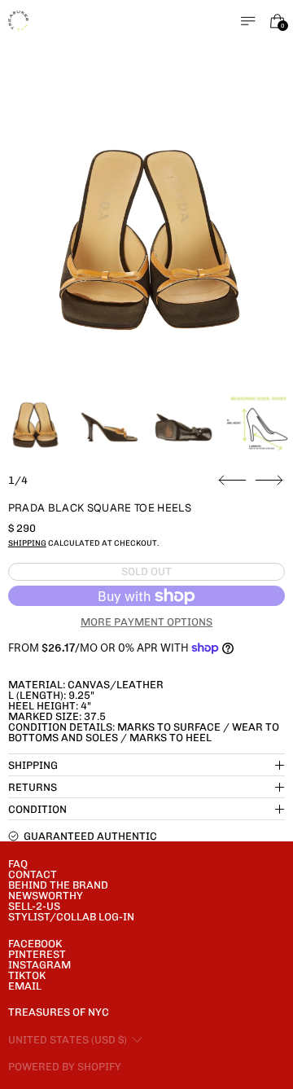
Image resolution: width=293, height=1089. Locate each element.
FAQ (18, 864)
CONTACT (32, 874)
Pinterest (37, 954)
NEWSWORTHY (45, 895)
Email (25, 986)
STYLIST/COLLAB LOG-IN (71, 917)
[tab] (34, 427)
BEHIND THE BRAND (58, 885)
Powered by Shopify (64, 1066)
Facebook (35, 943)
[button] (147, 249)
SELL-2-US (34, 906)
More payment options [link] (146, 622)
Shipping (27, 542)
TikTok (27, 975)
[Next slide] (269, 480)
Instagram (39, 964)
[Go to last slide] (232, 480)
